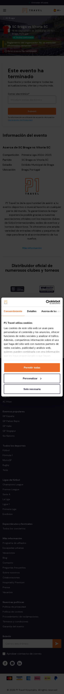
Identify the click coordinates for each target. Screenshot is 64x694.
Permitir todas (32, 367)
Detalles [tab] (31, 311)
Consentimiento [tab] (13, 311)
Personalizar (30, 378)
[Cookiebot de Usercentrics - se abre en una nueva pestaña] (46, 302)
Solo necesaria (32, 389)
